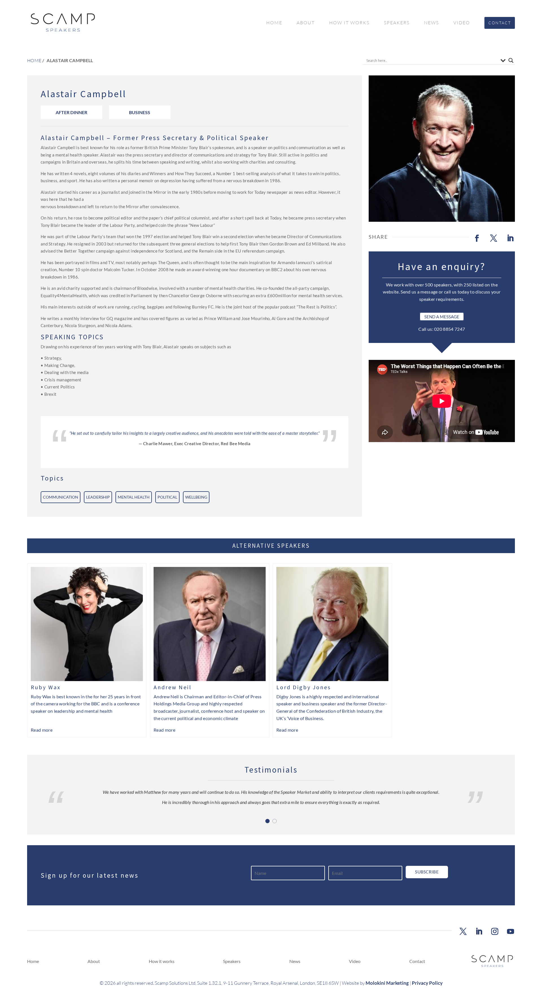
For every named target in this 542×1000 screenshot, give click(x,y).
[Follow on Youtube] (510, 931)
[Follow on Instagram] (494, 931)
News (431, 22)
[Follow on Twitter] (462, 931)
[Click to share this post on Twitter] (493, 238)
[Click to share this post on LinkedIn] (510, 238)
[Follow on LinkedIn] (478, 931)
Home (274, 22)
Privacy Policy (427, 983)
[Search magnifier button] (511, 60)
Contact (499, 22)
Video (461, 22)
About (306, 22)
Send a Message (441, 316)
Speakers (397, 22)
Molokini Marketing (387, 983)
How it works (349, 22)
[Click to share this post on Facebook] (477, 238)
